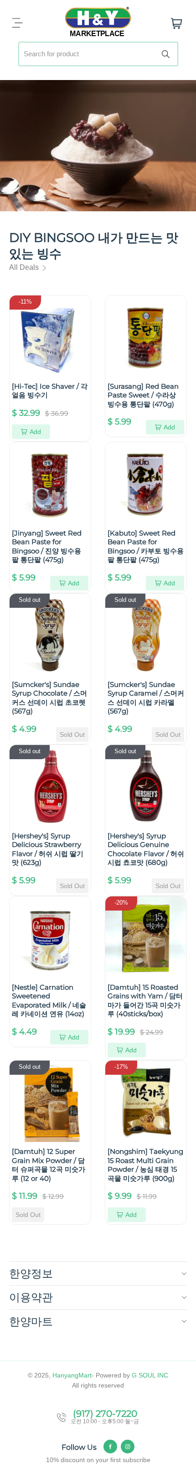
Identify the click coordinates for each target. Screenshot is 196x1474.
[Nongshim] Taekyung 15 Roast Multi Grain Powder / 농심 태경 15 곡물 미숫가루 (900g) (145, 1165)
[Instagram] (127, 1446)
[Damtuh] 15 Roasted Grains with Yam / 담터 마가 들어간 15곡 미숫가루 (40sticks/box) (145, 1000)
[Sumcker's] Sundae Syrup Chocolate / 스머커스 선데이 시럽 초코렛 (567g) (49, 698)
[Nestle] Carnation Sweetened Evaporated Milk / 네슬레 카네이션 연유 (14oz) (49, 1000)
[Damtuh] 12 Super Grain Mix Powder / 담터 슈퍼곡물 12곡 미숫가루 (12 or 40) (48, 1165)
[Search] (167, 54)
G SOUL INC (150, 1375)
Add (35, 431)
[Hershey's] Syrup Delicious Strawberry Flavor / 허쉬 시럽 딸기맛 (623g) (47, 849)
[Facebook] (110, 1446)
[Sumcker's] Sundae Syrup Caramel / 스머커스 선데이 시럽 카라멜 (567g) (146, 698)
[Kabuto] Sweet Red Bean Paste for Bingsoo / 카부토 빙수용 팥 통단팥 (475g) (146, 546)
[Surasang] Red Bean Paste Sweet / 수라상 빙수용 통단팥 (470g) (143, 395)
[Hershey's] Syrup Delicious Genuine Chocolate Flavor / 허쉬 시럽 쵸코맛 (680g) (146, 849)
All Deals (25, 267)
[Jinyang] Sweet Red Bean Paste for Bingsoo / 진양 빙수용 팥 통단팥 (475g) (47, 546)
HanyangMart (72, 1375)
